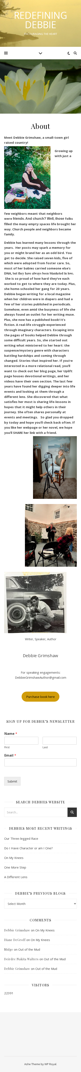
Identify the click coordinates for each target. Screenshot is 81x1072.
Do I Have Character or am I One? (28, 848)
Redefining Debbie (40, 19)
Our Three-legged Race (21, 838)
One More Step (15, 867)
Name (10, 734)
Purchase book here (40, 697)
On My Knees (13, 858)
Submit (12, 781)
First (7, 747)
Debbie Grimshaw (17, 930)
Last (45, 747)
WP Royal (50, 1064)
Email (10, 755)
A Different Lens (15, 877)
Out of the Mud (29, 949)
